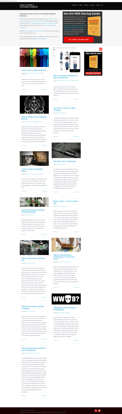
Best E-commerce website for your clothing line (65, 76)
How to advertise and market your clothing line (34, 349)
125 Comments (44, 339)
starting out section (41, 38)
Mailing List (31, 410)
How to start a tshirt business (34, 70)
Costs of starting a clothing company (33, 307)
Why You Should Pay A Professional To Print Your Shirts (64, 257)
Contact (21, 410)
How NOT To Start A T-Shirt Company (64, 109)
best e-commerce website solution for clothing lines (40, 23)
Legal (63, 312)
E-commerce (67, 80)
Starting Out (24, 74)
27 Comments (44, 145)
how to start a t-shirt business (37, 21)
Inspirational (36, 73)
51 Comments (44, 234)
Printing (63, 261)
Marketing (42, 73)
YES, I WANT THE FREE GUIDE (78, 39)
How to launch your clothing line (33, 259)
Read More (24, 89)
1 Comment (76, 99)
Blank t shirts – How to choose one (65, 202)
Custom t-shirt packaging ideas (32, 170)
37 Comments (44, 297)
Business (28, 73)
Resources (26, 410)
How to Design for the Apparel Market (34, 118)
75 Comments (44, 395)
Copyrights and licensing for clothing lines (64, 308)
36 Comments (76, 192)
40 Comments (76, 287)
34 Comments (76, 231)
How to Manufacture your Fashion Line (33, 31)
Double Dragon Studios (61, 412)
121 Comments (76, 340)
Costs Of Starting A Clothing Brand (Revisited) (33, 211)
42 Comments (44, 89)
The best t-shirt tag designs (64, 161)
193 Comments (76, 136)
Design (63, 80)
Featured (32, 73)
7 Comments (44, 191)
